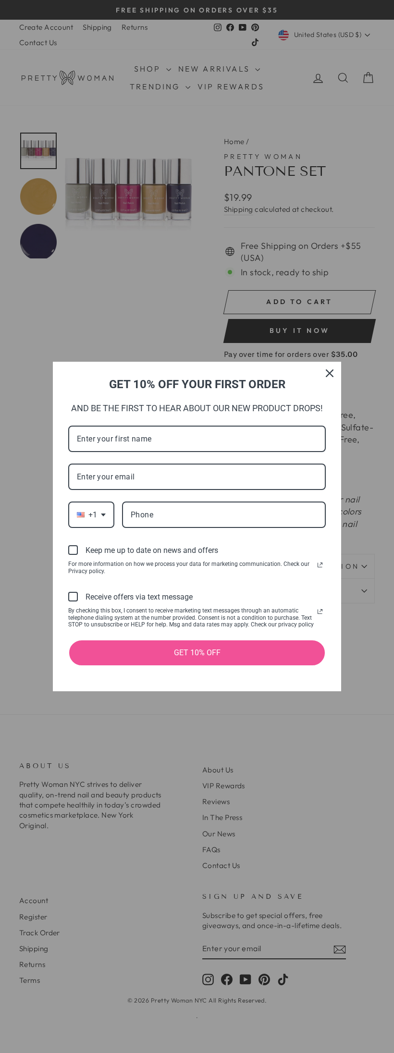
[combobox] (91, 515)
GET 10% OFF (197, 652)
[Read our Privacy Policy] (320, 565)
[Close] (329, 373)
